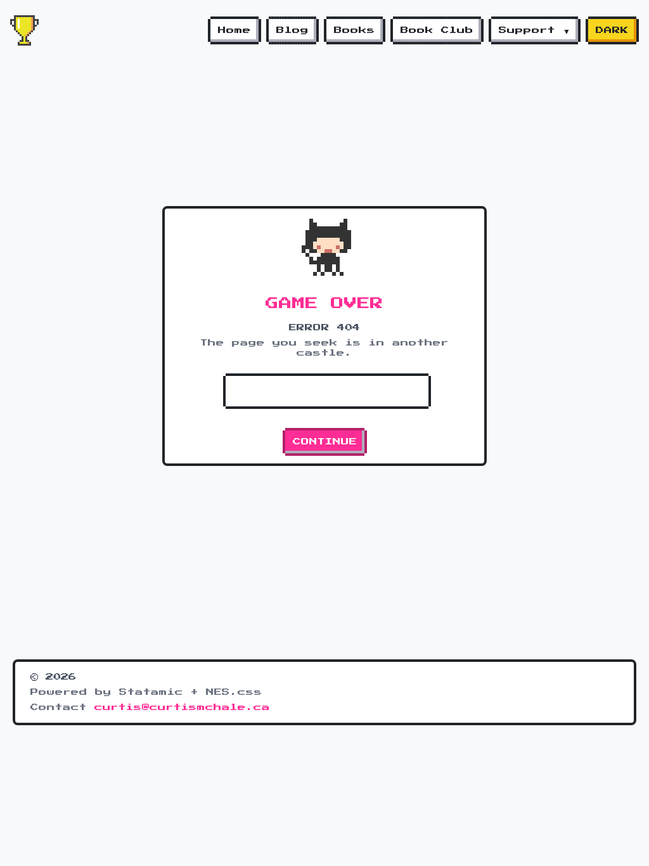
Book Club (437, 30)
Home (234, 30)
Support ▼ (534, 30)
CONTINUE (325, 442)
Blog (292, 30)
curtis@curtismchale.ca (182, 707)
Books (354, 30)
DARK (612, 30)
